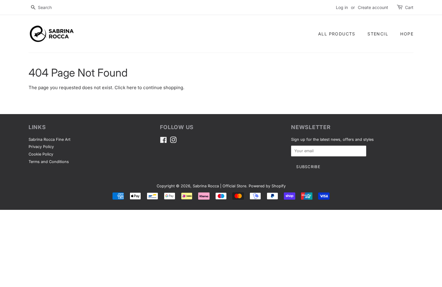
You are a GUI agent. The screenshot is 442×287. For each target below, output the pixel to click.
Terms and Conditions (49, 161)
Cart (409, 7)
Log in (342, 7)
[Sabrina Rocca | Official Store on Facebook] (163, 141)
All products (336, 33)
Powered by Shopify (267, 186)
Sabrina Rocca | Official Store (219, 186)
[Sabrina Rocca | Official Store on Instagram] (173, 141)
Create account (373, 7)
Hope (406, 33)
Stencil (377, 33)
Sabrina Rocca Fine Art (49, 139)
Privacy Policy (41, 146)
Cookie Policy (41, 154)
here (132, 87)
